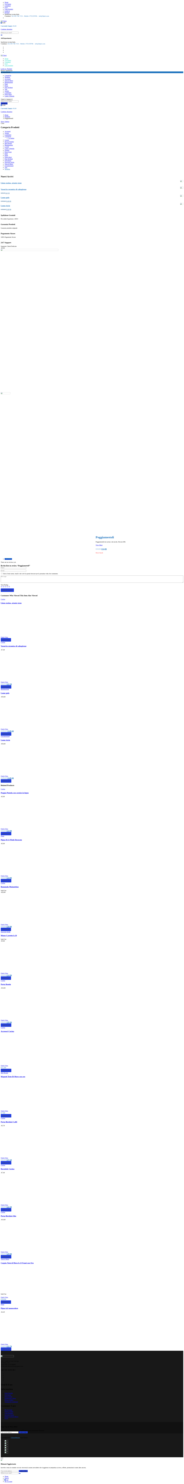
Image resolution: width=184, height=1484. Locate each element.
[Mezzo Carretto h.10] (15, 970)
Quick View (4, 637)
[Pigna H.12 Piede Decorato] (15, 872)
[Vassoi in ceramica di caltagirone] (15, 679)
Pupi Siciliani (9, 87)
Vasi (6, 89)
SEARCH (4, 103)
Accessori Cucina (7, 1031)
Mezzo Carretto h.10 (9, 936)
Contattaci (8, 6)
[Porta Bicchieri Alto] (15, 1248)
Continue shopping (6, 29)
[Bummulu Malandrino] (15, 921)
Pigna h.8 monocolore (9, 1308)
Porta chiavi (8, 94)
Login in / (4, 69)
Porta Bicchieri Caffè (9, 1122)
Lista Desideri (9, 9)
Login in (7, 11)
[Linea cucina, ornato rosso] (15, 634)
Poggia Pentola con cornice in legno (15, 793)
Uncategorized (9, 166)
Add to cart (6, 687)
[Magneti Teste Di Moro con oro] (15, 1107)
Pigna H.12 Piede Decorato (11, 840)
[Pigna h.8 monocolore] (15, 1341)
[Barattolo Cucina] (15, 1201)
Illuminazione (9, 82)
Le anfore (11, 138)
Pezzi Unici (8, 152)
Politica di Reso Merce (11, 1417)
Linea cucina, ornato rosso (11, 183)
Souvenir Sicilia (9, 162)
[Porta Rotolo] (15, 1017)
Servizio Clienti (9, 1415)
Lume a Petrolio (9, 96)
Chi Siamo (8, 4)
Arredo (7, 91)
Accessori (8, 79)
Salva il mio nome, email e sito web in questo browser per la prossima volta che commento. (30, 573)
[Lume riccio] (15, 773)
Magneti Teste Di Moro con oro (13, 1077)
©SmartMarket (15, 1437)
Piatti (6, 84)
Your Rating (4, 585)
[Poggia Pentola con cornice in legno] (15, 825)
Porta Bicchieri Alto (8, 1216)
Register (7, 12)
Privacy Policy (9, 1400)
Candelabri (8, 93)
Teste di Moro (9, 80)
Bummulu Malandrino (10, 887)
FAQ (6, 7)
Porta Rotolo (6, 984)
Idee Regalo (8, 143)
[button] (1, 23)
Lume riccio (5, 206)
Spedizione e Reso (10, 1398)
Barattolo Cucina (7, 1169)
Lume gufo (5, 198)
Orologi (7, 150)
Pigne (6, 86)
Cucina (7, 140)
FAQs (6, 1418)
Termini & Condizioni (11, 1402)
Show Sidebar (5, 121)
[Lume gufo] (15, 726)
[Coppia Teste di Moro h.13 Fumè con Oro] (21, 1294)
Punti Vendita (9, 1393)
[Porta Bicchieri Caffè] (15, 1154)
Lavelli (7, 147)
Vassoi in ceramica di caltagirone (13, 189)
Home (6, 2)
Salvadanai (8, 160)
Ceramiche (8, 75)
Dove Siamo (8, 1396)
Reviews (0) (8, 559)
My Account (8, 1410)
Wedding (7, 77)
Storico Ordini (9, 1411)
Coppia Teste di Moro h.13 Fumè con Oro (17, 1263)
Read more (5, 640)
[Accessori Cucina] (15, 1062)
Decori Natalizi (9, 142)
